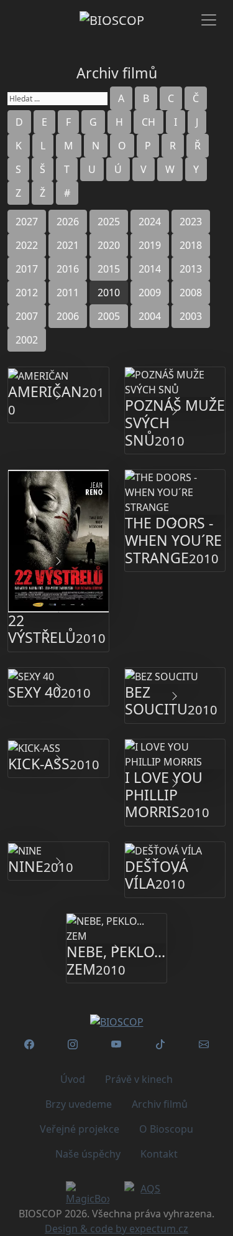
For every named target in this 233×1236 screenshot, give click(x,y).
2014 (150, 269)
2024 (150, 221)
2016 (68, 269)
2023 (191, 221)
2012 (27, 292)
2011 (68, 292)
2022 (27, 245)
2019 (150, 245)
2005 (109, 316)
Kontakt (159, 1154)
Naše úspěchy (88, 1154)
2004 (150, 316)
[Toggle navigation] (209, 20)
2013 (191, 269)
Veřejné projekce (79, 1129)
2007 (27, 316)
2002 (27, 340)
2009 (150, 292)
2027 (27, 221)
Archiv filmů (160, 1104)
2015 (109, 269)
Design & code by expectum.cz (116, 1228)
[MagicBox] (87, 1193)
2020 (109, 245)
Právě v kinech (139, 1079)
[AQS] (146, 1188)
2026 (68, 221)
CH (148, 122)
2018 (191, 245)
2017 (27, 269)
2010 (109, 292)
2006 (68, 316)
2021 (68, 245)
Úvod (72, 1079)
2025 (109, 221)
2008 (191, 292)
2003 (191, 316)
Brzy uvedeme (78, 1104)
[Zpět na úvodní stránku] (116, 1021)
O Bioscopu (166, 1129)
